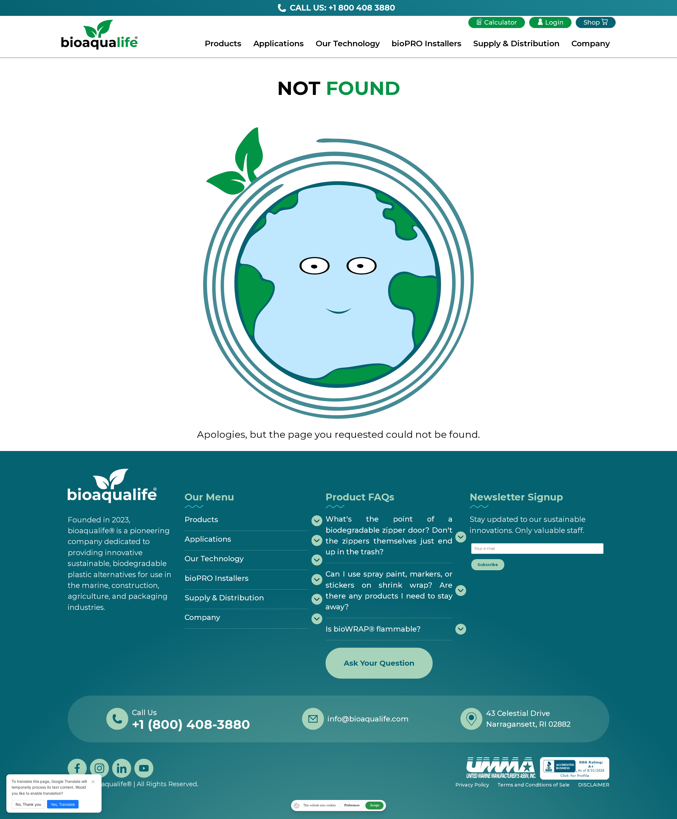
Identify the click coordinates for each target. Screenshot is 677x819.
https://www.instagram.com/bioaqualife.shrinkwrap (99, 768)
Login (554, 22)
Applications (278, 43)
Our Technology (348, 43)
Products (223, 43)
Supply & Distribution (516, 43)
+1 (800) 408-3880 (191, 724)
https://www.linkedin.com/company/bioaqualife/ (121, 768)
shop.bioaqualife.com (643, 806)
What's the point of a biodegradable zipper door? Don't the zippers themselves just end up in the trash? (389, 535)
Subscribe (488, 564)
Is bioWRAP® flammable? (373, 628)
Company (590, 43)
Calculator (500, 22)
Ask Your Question (379, 663)
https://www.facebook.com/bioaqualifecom (77, 768)
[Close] (93, 782)
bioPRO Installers (426, 43)
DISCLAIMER (593, 785)
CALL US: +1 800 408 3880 (342, 8)
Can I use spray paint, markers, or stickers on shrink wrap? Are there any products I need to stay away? (389, 590)
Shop (592, 22)
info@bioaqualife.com (368, 718)
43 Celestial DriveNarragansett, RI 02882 (528, 719)
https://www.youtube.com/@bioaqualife (143, 768)
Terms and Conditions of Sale (533, 785)
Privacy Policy (472, 785)
